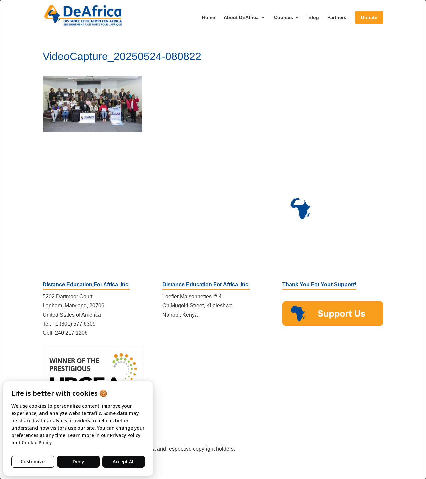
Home (208, 17)
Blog (313, 17)
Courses (283, 17)
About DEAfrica (241, 17)
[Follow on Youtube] (194, 334)
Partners (336, 17)
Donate (369, 17)
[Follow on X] (181, 334)
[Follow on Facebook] (167, 334)
